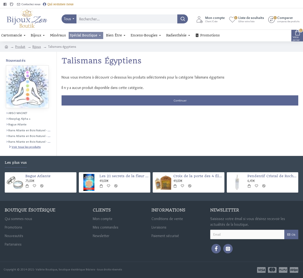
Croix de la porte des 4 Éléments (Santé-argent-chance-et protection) (198, 176)
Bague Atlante (37, 176)
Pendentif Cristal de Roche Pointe (272, 176)
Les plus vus (16, 163)
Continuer (180, 100)
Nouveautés (16, 60)
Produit (20, 46)
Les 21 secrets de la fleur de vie (124, 176)
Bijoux (36, 46)
